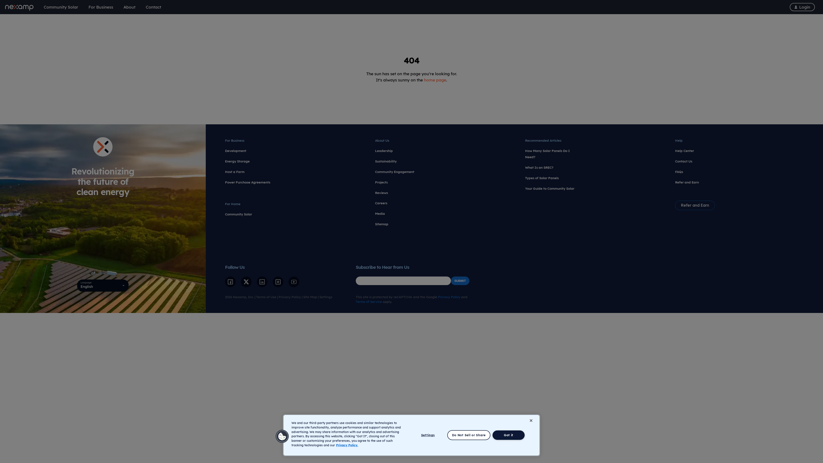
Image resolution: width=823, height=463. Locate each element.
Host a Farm (235, 172)
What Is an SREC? (539, 167)
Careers (381, 203)
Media (380, 214)
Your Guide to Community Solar (549, 188)
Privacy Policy (290, 297)
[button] (282, 436)
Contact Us (683, 161)
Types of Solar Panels (542, 178)
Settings (325, 297)
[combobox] (103, 286)
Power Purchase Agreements (247, 182)
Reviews (381, 193)
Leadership (384, 151)
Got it (508, 435)
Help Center (684, 151)
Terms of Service (369, 302)
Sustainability (386, 161)
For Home (232, 204)
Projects (381, 182)
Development (235, 151)
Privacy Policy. (347, 445)
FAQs (679, 172)
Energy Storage (237, 161)
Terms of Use (266, 297)
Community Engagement (394, 172)
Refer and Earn (687, 182)
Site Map (310, 297)
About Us (382, 140)
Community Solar (238, 214)
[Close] (531, 420)
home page (435, 80)
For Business (234, 140)
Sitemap (381, 224)
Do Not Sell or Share (469, 435)
